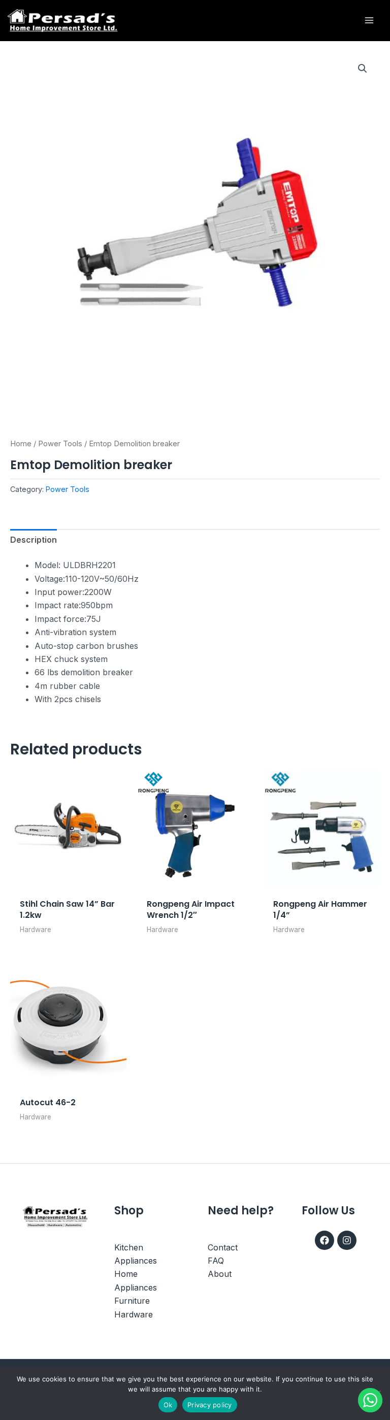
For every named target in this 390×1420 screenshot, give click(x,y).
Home (20, 443)
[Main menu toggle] (369, 20)
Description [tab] (33, 540)
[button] (362, 68)
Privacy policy (209, 1405)
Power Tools (60, 443)
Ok (168, 1405)
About (220, 1274)
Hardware (133, 1314)
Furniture (132, 1301)
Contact (223, 1247)
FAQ (216, 1261)
